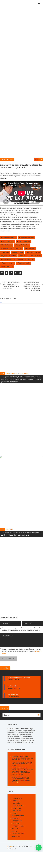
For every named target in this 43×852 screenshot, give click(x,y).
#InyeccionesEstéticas (8, 256)
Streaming (16, 800)
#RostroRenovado (23, 263)
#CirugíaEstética (6, 248)
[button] (39, 847)
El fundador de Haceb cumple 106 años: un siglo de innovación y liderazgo (22, 758)
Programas (16, 818)
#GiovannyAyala (17, 252)
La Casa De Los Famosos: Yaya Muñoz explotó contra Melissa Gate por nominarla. (20, 533)
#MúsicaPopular (35, 256)
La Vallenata (12, 686)
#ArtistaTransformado (8, 238)
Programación (18, 826)
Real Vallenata (18, 805)
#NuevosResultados (7, 259)
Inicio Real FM (17, 798)
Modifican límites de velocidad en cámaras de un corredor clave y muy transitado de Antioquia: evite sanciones (22, 771)
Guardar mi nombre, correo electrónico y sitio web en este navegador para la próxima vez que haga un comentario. (21, 629)
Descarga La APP (18, 816)
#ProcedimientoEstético (26, 259)
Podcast (16, 823)
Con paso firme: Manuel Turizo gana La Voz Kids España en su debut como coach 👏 (21, 779)
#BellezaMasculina (7, 241)
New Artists (16, 373)
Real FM (10, 846)
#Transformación (7, 266)
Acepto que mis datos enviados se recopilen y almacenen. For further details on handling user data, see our (21, 651)
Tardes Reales (13, 694)
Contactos (16, 836)
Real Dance (17, 811)
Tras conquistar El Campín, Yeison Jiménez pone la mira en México (22, 763)
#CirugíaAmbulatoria (22, 245)
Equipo (14, 831)
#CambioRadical (6, 245)
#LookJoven (23, 256)
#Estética (19, 248)
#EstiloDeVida (29, 248)
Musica (9, 373)
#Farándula (5, 252)
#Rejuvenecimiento (7, 263)
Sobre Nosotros (18, 833)
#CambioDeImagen (23, 241)
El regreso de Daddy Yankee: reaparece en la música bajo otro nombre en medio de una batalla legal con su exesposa (21, 379)
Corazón (16, 803)
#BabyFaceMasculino (26, 238)
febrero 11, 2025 (7, 159)
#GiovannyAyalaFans (33, 252)
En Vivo (14, 813)
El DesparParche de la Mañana (19, 677)
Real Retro (17, 808)
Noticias (25, 373)
